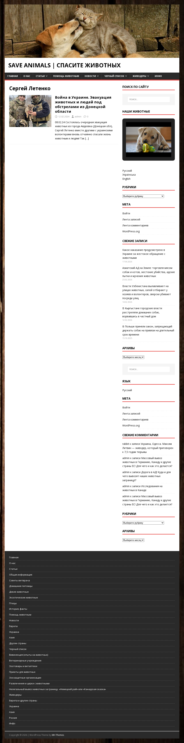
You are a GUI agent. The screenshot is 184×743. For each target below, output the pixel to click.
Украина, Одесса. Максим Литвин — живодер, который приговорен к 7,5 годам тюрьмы (147, 448)
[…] (87, 138)
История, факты (18, 608)
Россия (13, 717)
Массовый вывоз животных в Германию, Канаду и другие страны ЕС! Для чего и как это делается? (147, 462)
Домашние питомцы (21, 586)
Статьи (40, 76)
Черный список (114, 76)
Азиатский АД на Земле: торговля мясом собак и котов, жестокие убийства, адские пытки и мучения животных (148, 272)
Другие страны (17, 643)
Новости (90, 76)
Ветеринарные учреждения (25, 660)
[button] (140, 147)
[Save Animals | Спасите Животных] (92, 55)
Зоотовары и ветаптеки (23, 666)
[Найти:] (148, 99)
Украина (14, 632)
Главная (12, 76)
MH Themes (58, 735)
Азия (12, 637)
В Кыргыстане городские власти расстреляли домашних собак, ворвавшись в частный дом (142, 312)
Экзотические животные (23, 597)
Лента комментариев (135, 225)
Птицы (13, 603)
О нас (26, 76)
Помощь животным (66, 76)
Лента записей (131, 219)
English (126, 178)
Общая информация (20, 574)
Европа (13, 626)
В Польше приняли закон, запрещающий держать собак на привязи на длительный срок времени (148, 330)
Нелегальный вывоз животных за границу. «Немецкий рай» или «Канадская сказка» (57, 689)
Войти (126, 213)
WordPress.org (131, 231)
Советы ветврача (19, 580)
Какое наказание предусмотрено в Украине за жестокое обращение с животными (143, 254)
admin (78, 116)
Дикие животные (19, 591)
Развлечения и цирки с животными (29, 683)
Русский (127, 170)
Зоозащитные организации (25, 677)
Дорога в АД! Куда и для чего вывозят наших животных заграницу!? (146, 476)
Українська (129, 174)
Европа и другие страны (23, 700)
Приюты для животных (22, 671)
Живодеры (139, 76)
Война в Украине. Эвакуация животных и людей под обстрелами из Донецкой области (83, 104)
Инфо (158, 76)
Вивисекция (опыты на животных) (28, 654)
